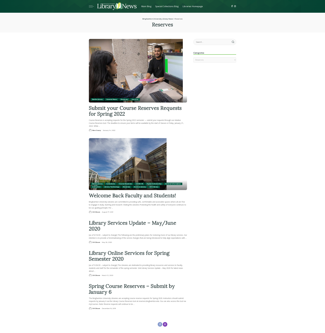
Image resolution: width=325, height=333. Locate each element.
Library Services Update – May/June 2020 (132, 226)
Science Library (140, 187)
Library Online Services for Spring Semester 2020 (129, 256)
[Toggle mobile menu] (92, 6)
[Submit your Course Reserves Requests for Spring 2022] (136, 70)
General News (111, 99)
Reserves (124, 99)
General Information (173, 184)
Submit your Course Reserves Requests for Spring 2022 (135, 111)
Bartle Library (97, 99)
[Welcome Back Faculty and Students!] (128, 164)
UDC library (154, 187)
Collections (110, 184)
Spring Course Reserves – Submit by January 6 (132, 289)
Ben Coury (96, 130)
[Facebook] (232, 6)
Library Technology (111, 187)
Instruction (96, 187)
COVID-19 (139, 184)
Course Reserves (125, 184)
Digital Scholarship (154, 184)
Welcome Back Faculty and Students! (132, 195)
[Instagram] (235, 6)
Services (135, 99)
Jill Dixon (96, 212)
